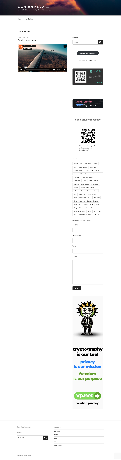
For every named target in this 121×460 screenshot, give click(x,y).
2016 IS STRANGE (86, 164)
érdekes (56, 435)
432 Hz (76, 164)
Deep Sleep (77, 181)
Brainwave (93, 167)
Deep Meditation (88, 177)
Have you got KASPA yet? (88, 53)
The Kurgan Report (79, 211)
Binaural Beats (83, 167)
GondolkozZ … (33, 6)
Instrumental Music (79, 191)
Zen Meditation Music (84, 214)
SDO (89, 198)
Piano (75, 198)
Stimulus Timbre (88, 204)
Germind (76, 184)
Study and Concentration (81, 208)
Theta (89, 211)
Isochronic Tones (92, 191)
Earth (90, 181)
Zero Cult (96, 214)
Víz (94, 211)
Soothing (82, 201)
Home (19, 19)
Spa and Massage (92, 201)
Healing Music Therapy (87, 187)
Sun (92, 208)
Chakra (76, 174)
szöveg (56, 438)
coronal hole (77, 177)
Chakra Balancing (85, 174)
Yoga (99, 211)
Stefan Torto (77, 204)
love (75, 194)
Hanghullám (29, 19)
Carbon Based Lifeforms (92, 170)
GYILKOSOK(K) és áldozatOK (90, 184)
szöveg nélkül (58, 445)
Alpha (95, 164)
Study (97, 204)
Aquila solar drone (27, 40)
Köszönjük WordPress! (24, 456)
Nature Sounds (91, 194)
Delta (84, 181)
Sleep (75, 201)
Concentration (97, 174)
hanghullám (57, 428)
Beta (75, 167)
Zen (75, 214)
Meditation (81, 194)
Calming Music (78, 170)
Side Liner (96, 198)
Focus (96, 181)
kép (55, 442)
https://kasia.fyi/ (84, 150)
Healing (76, 187)
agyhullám (57, 431)
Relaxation (82, 198)
